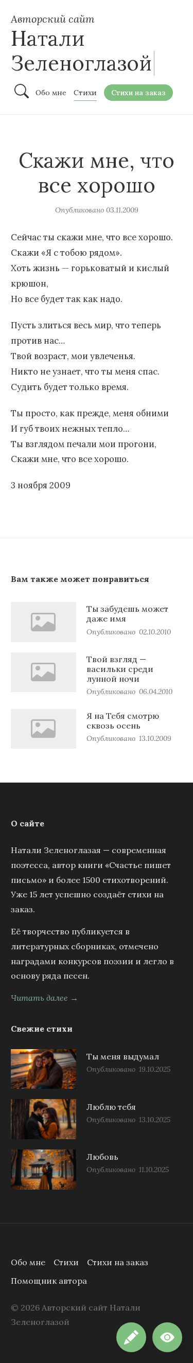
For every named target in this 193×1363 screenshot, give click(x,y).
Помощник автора (49, 1281)
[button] (167, 1337)
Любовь (102, 1157)
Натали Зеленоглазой (81, 50)
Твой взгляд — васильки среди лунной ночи (119, 669)
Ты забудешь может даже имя (127, 614)
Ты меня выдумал (122, 1056)
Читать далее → (44, 998)
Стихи (66, 1262)
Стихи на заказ (117, 1262)
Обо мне (28, 1262)
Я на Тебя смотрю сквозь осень (122, 721)
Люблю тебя (111, 1107)
